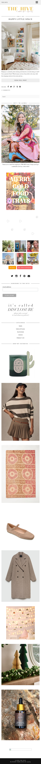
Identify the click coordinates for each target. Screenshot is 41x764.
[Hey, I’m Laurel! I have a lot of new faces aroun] (8, 246)
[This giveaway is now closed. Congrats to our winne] (33, 258)
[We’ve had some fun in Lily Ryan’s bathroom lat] (8, 233)
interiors (20, 335)
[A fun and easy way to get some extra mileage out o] (33, 233)
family (20, 326)
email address (7, 287)
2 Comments (5, 90)
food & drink (20, 332)
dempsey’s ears (20, 338)
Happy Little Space (20, 19)
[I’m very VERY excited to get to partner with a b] (8, 221)
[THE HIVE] (20, 9)
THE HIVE (23, 760)
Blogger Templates (17, 761)
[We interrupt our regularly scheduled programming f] (20, 258)
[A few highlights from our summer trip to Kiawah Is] (20, 233)
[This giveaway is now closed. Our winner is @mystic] (33, 246)
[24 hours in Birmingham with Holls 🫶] (20, 246)
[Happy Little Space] (20, 69)
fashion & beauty (20, 329)
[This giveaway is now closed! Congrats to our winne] (8, 258)
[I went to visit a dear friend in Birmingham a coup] (20, 221)
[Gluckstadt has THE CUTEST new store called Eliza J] (33, 221)
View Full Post (20, 80)
